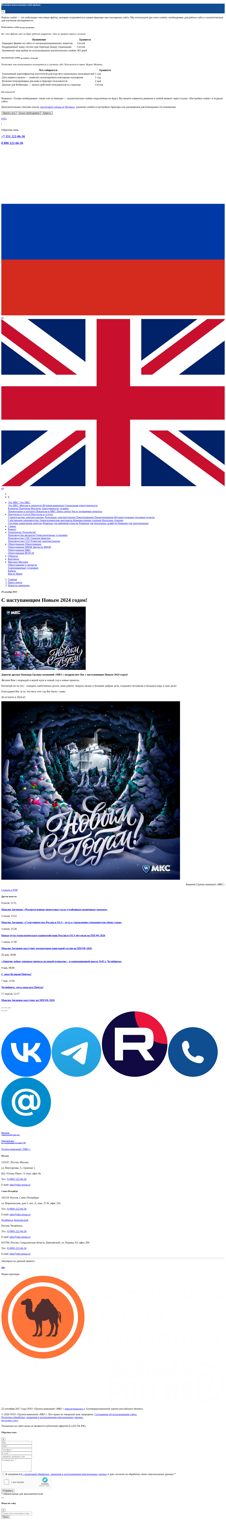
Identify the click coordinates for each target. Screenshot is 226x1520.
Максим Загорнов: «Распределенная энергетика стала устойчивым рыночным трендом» (54, 909)
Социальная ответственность (81, 505)
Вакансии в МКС (46, 511)
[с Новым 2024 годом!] (113, 639)
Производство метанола (22, 535)
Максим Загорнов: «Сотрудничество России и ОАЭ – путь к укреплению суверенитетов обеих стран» (61, 922)
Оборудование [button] (16, 544)
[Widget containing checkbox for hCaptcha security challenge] (26, 1482)
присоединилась (74, 1408)
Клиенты (13, 508)
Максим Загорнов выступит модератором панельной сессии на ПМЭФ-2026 (46, 948)
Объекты (13, 556)
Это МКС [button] (14, 502)
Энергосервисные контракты (56, 520)
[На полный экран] (6, 1007)
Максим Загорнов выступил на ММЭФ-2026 (28, 1000)
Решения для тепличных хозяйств (98, 523)
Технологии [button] (15, 532)
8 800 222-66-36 (12, 143)
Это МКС (14, 505)
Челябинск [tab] (7, 1220)
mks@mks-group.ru (20, 1184)
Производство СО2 (19, 541)
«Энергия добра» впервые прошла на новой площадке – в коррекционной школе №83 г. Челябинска (61, 961)
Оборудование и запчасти (22, 564)
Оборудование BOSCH (21, 553)
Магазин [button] (13, 562)
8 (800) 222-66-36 (16, 1179)
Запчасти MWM (42, 547)
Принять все (9, 113)
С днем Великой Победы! (16, 974)
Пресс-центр (64, 511)
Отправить (8, 1490)
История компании (54, 505)
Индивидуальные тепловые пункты (134, 517)
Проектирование (104, 517)
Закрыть (47, 113)
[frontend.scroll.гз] (2, 1497)
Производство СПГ (19, 538)
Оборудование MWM (20, 547)
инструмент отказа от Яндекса (57, 107)
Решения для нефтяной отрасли (61, 523)
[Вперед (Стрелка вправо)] (6, 1010)
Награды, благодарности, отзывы (50, 508)
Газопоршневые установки (23, 567)
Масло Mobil (15, 573)
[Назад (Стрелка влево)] (2, 1010)
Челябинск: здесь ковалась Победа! (22, 987)
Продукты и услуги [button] (19, 514)
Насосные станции (112, 520)
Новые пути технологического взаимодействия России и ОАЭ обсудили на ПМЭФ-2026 (53, 935)
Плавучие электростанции (45, 541)
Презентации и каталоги (22, 511)
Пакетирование (85, 517)
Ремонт (12, 529)
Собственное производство (24, 520)
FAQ (4, 118)
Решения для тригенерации (133, 523)
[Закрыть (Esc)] (2, 1007)
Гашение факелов (40, 538)
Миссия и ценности (31, 505)
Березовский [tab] (21, 1220)
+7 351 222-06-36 (13, 136)
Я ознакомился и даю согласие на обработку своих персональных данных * (90, 1474)
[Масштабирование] (9, 1007)
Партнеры (25, 508)
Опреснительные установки (52, 535)
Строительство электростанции (26, 517)
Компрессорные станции (87, 520)
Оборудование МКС (19, 550)
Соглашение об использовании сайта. (115, 1414)
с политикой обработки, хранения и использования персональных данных (65, 1474)
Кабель (12, 570)
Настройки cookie (9, 1420)
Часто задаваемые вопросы (87, 511)
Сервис (12, 526)
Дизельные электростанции (60, 517)
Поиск (6, 1517)
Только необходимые (29, 113)
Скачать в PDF (9, 890)
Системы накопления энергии (25, 523)
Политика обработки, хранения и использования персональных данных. (42, 1417)
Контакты (13, 559)
